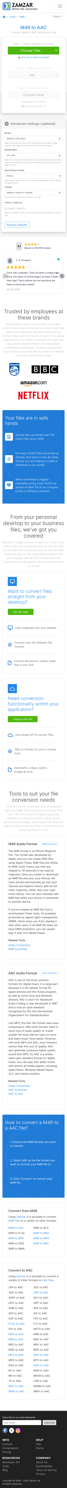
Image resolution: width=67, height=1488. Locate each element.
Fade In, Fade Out (13, 202)
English (57, 16)
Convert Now (33, 95)
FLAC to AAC (16, 1323)
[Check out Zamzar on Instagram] (18, 1430)
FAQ (38, 1444)
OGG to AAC (41, 1365)
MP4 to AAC (41, 1354)
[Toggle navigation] (59, 6)
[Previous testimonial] (5, 276)
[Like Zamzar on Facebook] (5, 1430)
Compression (10, 1448)
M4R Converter (49, 844)
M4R (22, 16)
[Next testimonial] (62, 276)
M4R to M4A (41, 1233)
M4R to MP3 (16, 1238)
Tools (5, 1466)
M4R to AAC (16, 1227)
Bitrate (8, 133)
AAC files (48, 1280)
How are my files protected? (35, 57)
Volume (8, 187)
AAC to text (15, 1093)
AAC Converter (49, 973)
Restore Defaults (17, 224)
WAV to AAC (16, 1386)
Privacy (40, 1473)
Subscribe (49, 1422)
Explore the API (22, 719)
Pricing (6, 1452)
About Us (41, 1462)
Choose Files (30, 51)
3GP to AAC (41, 1292)
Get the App (20, 611)
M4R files (14, 1220)
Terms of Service (46, 1470)
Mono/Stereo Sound (14, 170)
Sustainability (44, 1466)
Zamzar (20, 1216)
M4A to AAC (16, 1334)
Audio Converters (19, 945)
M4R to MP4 (41, 1238)
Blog (5, 1470)
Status (40, 1448)
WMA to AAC (16, 1391)
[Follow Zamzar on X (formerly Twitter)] (12, 1430)
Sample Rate (11, 150)
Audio (13, 16)
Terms (42, 101)
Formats (7, 1444)
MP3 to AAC (16, 1354)
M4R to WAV (41, 1243)
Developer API (11, 1462)
